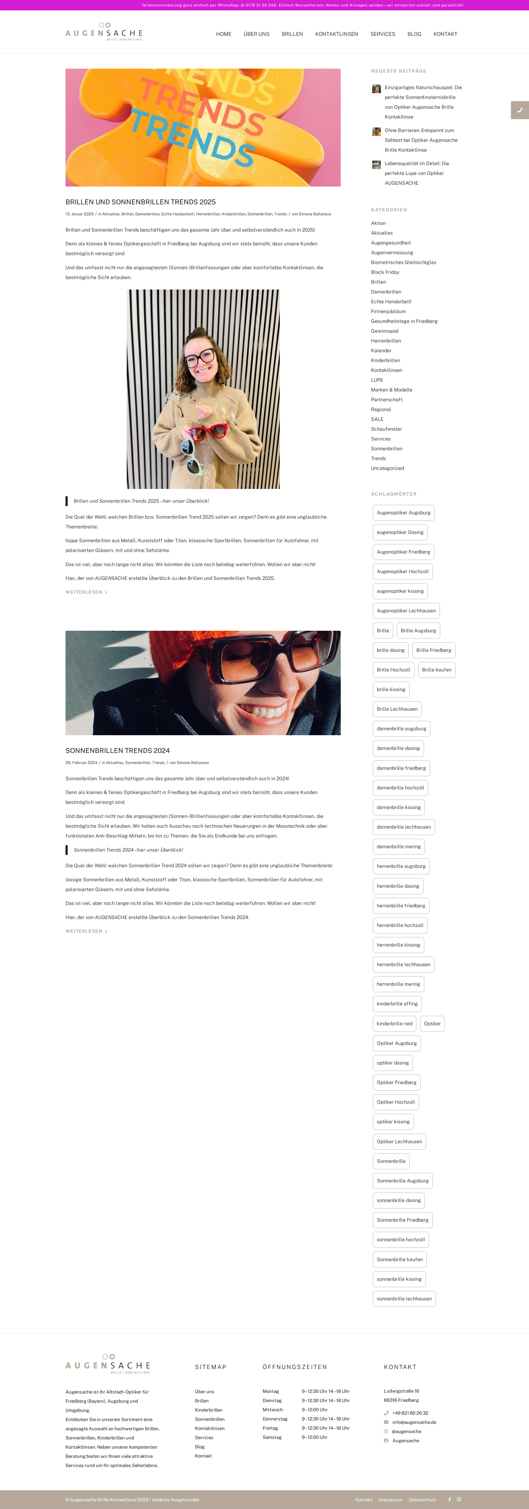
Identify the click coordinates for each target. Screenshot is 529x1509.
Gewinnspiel (385, 331)
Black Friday (385, 272)
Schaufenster (386, 429)
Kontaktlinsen (386, 370)
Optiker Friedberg (397, 1082)
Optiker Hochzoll (396, 1102)
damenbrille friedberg (401, 768)
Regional (381, 409)
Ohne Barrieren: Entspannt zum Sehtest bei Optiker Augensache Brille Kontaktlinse (421, 140)
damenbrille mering (399, 846)
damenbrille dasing (398, 748)
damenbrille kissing (399, 807)
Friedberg (178, 244)
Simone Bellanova (315, 214)
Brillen (127, 214)
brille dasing (391, 650)
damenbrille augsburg (401, 729)
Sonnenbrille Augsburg (403, 1181)
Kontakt (203, 1455)
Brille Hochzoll (394, 670)
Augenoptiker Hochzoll (403, 571)
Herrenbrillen (208, 214)
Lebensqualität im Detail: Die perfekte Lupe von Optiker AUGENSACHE (417, 173)
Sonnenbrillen (259, 214)
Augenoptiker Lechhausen (406, 611)
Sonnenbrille (391, 1161)
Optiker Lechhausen (399, 1141)
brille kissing (391, 689)
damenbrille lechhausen (404, 827)
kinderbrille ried (394, 1024)
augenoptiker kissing (400, 591)
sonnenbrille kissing (399, 1279)
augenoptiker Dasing (400, 532)
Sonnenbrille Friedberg (403, 1220)
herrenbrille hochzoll (400, 925)
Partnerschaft (387, 400)
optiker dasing (393, 1063)
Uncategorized (387, 468)
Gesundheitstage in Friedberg (404, 321)
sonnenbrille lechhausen (404, 1299)
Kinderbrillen (234, 214)
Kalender (381, 351)
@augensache (406, 1431)
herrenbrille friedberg (401, 906)
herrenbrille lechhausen (403, 964)
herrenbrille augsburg (401, 866)
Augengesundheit (391, 243)
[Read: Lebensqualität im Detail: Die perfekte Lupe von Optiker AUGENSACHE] (376, 164)
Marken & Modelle (391, 390)
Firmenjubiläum (388, 311)
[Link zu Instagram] (458, 1499)
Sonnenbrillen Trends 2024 (118, 750)
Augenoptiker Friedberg (403, 552)
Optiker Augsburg (397, 1043)
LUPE (377, 380)
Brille (383, 630)
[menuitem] (224, 42)
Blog (199, 1446)
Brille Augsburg (418, 630)
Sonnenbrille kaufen (400, 1259)
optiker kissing (393, 1122)
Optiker (432, 1024)
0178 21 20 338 (261, 5)
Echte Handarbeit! (177, 214)
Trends (280, 214)
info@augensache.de (414, 1422)
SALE (377, 419)
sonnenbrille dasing (399, 1200)
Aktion (378, 223)
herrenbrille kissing (398, 945)
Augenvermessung (392, 252)
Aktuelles (111, 214)
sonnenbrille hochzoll (401, 1239)
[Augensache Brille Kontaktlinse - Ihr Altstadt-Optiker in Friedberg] (104, 44)
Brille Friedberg (434, 650)
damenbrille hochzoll (400, 788)
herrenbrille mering (398, 984)
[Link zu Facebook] (449, 1499)
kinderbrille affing (397, 1004)
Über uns (204, 1391)
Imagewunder (185, 1499)
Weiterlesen (84, 592)
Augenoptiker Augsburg (404, 513)
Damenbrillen (147, 214)
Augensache (405, 1440)
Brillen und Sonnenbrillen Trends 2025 (141, 202)
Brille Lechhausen (397, 709)
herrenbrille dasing (398, 886)
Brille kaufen (437, 670)
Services (381, 439)
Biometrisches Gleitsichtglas (403, 262)
